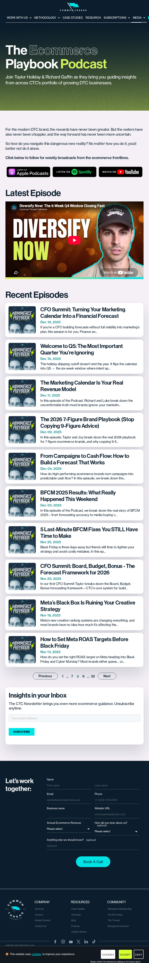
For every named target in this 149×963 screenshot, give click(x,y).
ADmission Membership (120, 909)
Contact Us (40, 926)
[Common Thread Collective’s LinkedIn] (86, 941)
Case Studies (78, 909)
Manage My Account (118, 926)
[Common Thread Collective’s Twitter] (78, 941)
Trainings (76, 914)
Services (39, 909)
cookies (36, 954)
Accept (125, 954)
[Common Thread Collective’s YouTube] (71, 941)
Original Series (78, 931)
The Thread (114, 920)
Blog (73, 920)
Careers (39, 914)
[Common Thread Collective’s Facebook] (55, 941)
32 (93, 676)
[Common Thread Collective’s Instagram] (63, 941)
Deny (138, 954)
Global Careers (42, 920)
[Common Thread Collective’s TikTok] (94, 941)
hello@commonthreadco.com (20, 945)
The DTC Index (115, 914)
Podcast (75, 926)
